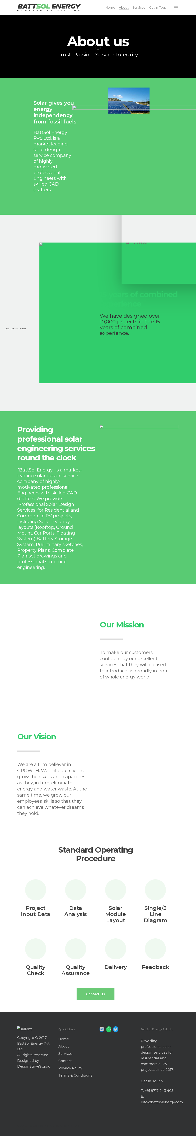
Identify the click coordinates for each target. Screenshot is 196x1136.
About (63, 1046)
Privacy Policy (70, 1068)
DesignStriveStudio (33, 1066)
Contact (65, 1061)
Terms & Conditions (75, 1075)
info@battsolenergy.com (162, 1102)
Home (63, 1039)
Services (65, 1054)
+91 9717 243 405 (159, 1091)
